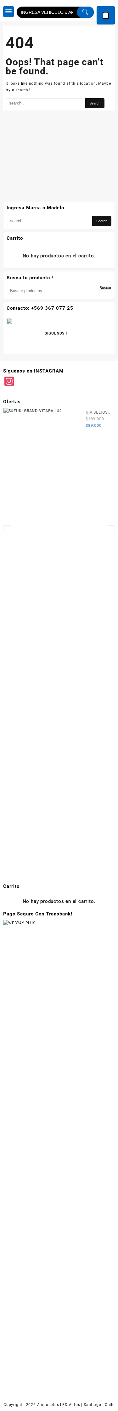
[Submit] (85, 12)
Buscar (105, 288)
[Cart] (105, 15)
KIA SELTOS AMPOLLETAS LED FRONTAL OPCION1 (98, 413)
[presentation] (7, 529)
